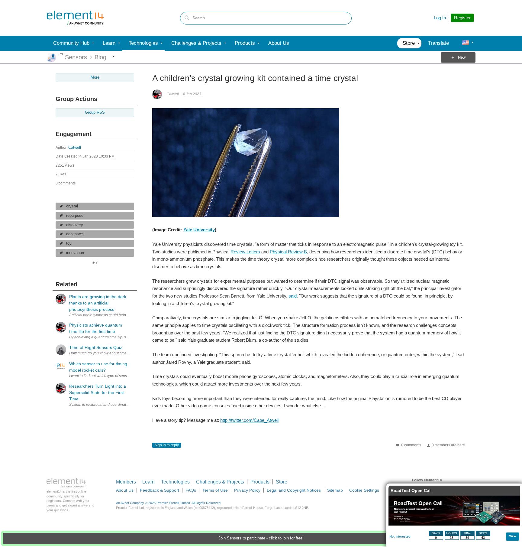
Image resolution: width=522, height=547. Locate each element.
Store (281, 481)
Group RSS (95, 112)
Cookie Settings (364, 490)
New (462, 57)
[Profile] (465, 43)
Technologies (175, 481)
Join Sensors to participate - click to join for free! (261, 538)
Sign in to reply (166, 445)
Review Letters (245, 251)
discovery (74, 225)
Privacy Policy (247, 490)
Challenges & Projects (220, 481)
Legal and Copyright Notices (294, 490)
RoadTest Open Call (411, 490)
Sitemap (335, 490)
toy (69, 243)
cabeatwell (75, 234)
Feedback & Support (159, 490)
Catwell (74, 147)
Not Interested (399, 536)
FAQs (190, 490)
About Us (125, 490)
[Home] (75, 18)
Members (126, 481)
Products (259, 481)
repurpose (74, 215)
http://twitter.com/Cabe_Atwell (249, 420)
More (61, 54)
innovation (75, 253)
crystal (72, 206)
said (292, 295)
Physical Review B (288, 251)
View (512, 536)
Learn (148, 481)
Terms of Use (215, 490)
